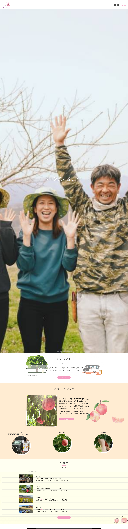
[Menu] (125, 5)
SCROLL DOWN (64, 350)
